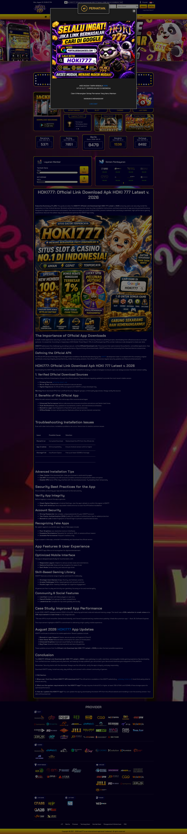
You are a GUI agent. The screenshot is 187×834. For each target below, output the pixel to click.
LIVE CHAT (93, 104)
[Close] (134, 11)
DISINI (105, 86)
